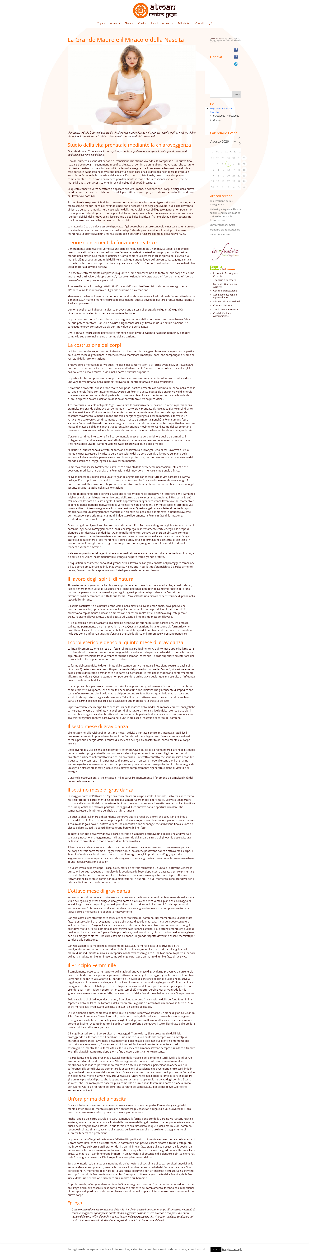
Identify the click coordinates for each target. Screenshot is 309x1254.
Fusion (230, 269)
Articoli (166, 23)
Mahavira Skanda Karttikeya (225, 229)
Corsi (141, 23)
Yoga (100, 23)
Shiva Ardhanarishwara (222, 224)
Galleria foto (184, 23)
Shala (128, 23)
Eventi (154, 23)
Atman (113, 23)
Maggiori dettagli (232, 1249)
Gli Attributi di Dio (219, 234)
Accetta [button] (216, 1249)
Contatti (200, 23)
